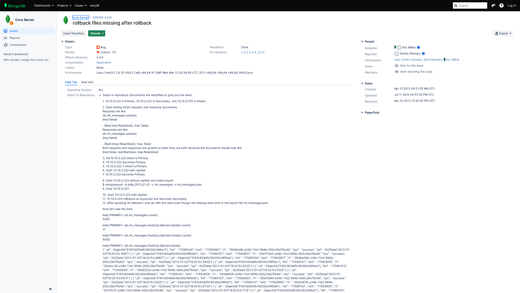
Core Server (25, 19)
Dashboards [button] (42, 5)
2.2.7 (244, 52)
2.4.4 (252, 52)
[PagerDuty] (362, 112)
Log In (512, 5)
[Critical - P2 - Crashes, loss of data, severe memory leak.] (98, 52)
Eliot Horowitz (433, 59)
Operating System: (79, 90)
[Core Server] (8, 19)
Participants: (373, 60)
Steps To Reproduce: (81, 95)
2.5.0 (261, 52)
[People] (362, 41)
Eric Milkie (452, 59)
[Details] (62, 41)
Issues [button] (79, 5)
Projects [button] (62, 5)
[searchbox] (470, 5)
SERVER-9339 (102, 17)
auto (397, 59)
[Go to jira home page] (15, 5)
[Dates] (362, 83)
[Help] (501, 5)
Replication (103, 62)
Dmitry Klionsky (412, 59)
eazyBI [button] (94, 5)
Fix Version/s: (218, 52)
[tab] (71, 82)
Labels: (70, 67)
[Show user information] (418, 47)
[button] (493, 5)
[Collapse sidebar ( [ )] (50, 289)
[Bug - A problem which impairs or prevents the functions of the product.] (98, 47)
